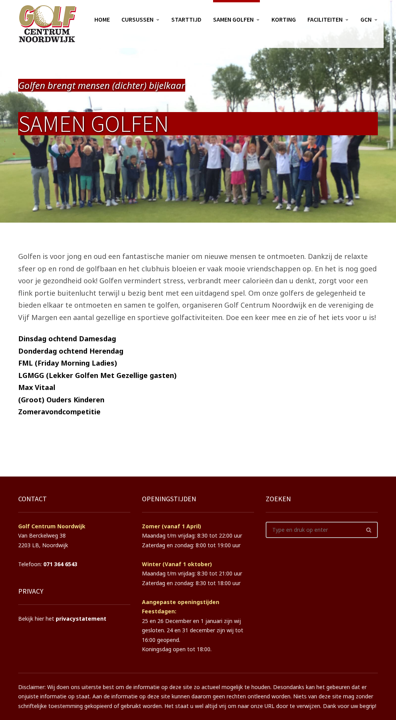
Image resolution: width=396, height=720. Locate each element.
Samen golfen (233, 19)
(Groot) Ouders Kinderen (61, 399)
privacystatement (81, 618)
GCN (366, 19)
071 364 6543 (60, 564)
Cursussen (137, 19)
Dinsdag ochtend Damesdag (67, 338)
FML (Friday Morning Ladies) (67, 363)
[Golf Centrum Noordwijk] (47, 24)
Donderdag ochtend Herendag (70, 351)
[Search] (368, 529)
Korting (283, 19)
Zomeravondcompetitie (59, 411)
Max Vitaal (36, 387)
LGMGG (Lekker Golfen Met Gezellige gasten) (97, 375)
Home (102, 19)
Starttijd (186, 19)
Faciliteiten (325, 19)
